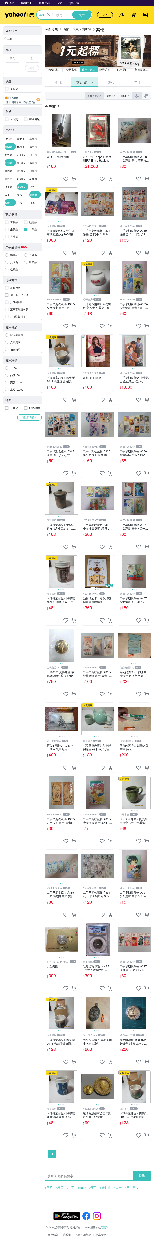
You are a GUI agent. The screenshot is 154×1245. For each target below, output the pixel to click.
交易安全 (101, 1234)
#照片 (49, 1188)
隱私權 (67, 1234)
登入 (105, 15)
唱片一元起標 (89, 70)
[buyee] (22, 100)
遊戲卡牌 (71, 70)
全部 (58, 82)
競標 (111, 82)
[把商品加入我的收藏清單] (65, 179)
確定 (32, 68)
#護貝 (59, 1188)
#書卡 (118, 1188)
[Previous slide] (84, 130)
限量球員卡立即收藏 (107, 70)
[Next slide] (111, 130)
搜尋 (142, 1175)
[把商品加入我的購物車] (73, 179)
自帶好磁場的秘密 (55, 70)
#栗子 (93, 1188)
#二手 (70, 1188)
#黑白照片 (131, 1188)
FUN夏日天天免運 (125, 70)
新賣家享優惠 (142, 70)
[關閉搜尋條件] (48, 14)
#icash (81, 1188)
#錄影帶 (105, 1188)
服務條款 (53, 1234)
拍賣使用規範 (83, 1234)
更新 (104, 1227)
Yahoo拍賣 (19, 15)
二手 (137, 82)
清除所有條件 (29, 417)
